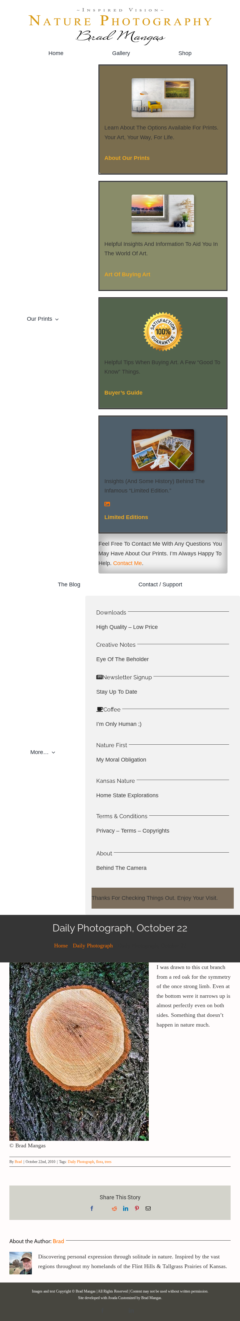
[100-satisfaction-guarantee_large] (162, 314)
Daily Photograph (93, 945)
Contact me (127, 563)
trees (108, 1162)
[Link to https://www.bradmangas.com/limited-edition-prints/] (163, 504)
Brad (18, 1162)
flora (99, 1162)
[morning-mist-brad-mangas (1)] (163, 197)
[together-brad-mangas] (163, 81)
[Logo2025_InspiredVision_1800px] (120, 9)
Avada (112, 1298)
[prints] (163, 432)
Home (61, 945)
